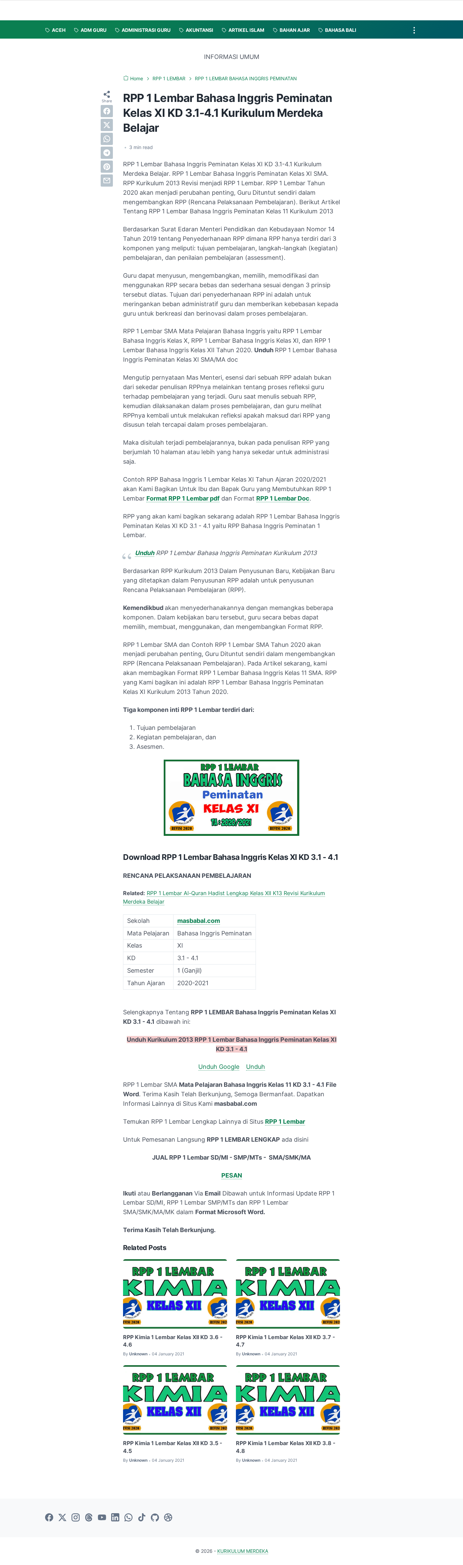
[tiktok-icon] (142, 1518)
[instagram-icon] (76, 1518)
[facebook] (107, 111)
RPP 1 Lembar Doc (282, 498)
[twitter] (107, 125)
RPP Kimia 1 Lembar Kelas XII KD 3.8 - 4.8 (286, 1447)
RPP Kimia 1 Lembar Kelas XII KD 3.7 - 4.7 (285, 1341)
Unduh (144, 552)
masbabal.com (198, 920)
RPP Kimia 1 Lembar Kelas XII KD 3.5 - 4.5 (172, 1447)
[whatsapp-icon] (128, 1518)
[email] (107, 180)
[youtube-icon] (102, 1518)
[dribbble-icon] (168, 1518)
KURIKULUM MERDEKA (242, 1551)
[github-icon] (155, 1518)
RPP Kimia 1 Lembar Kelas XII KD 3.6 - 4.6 (173, 1341)
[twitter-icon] (62, 1518)
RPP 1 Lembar (285, 1121)
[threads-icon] (89, 1518)
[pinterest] (107, 167)
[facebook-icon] (49, 1518)
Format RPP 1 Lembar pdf (183, 498)
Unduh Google (218, 1066)
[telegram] (107, 153)
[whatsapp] (107, 139)
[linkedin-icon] (115, 1518)
